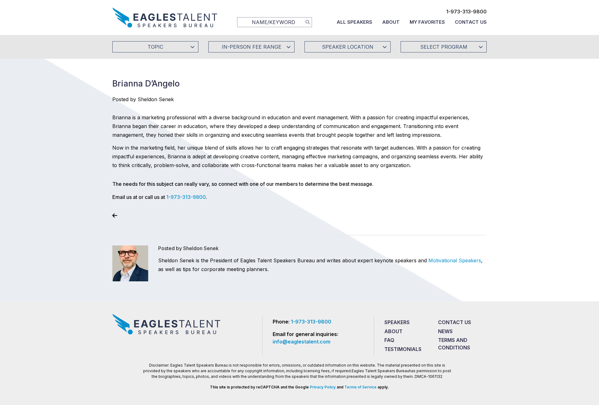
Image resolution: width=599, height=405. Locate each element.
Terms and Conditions (454, 344)
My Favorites (427, 22)
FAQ (389, 340)
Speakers (397, 322)
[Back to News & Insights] (114, 215)
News (445, 331)
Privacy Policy (323, 387)
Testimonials (402, 349)
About (391, 22)
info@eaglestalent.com (301, 341)
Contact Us (471, 22)
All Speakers (354, 22)
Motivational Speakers (454, 260)
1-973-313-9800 (466, 11)
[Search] (307, 22)
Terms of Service (360, 387)
